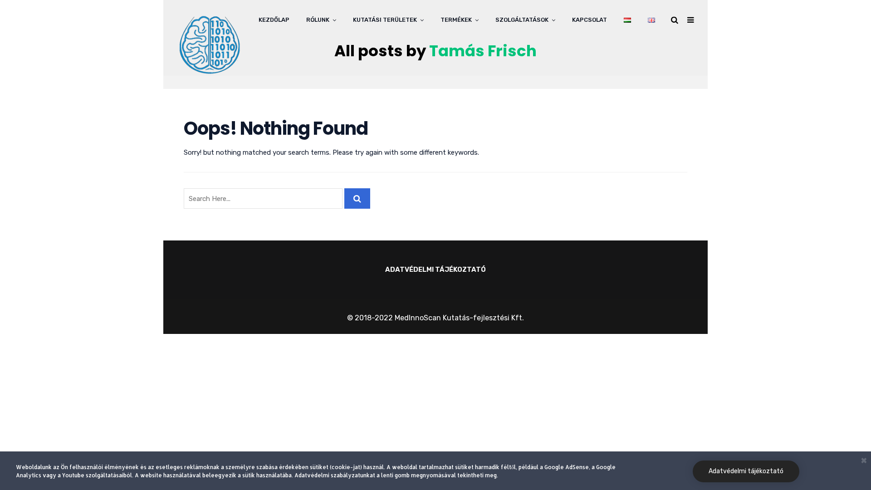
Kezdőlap (274, 19)
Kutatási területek (385, 19)
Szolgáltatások (521, 19)
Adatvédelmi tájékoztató (746, 471)
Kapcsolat (589, 19)
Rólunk (317, 19)
